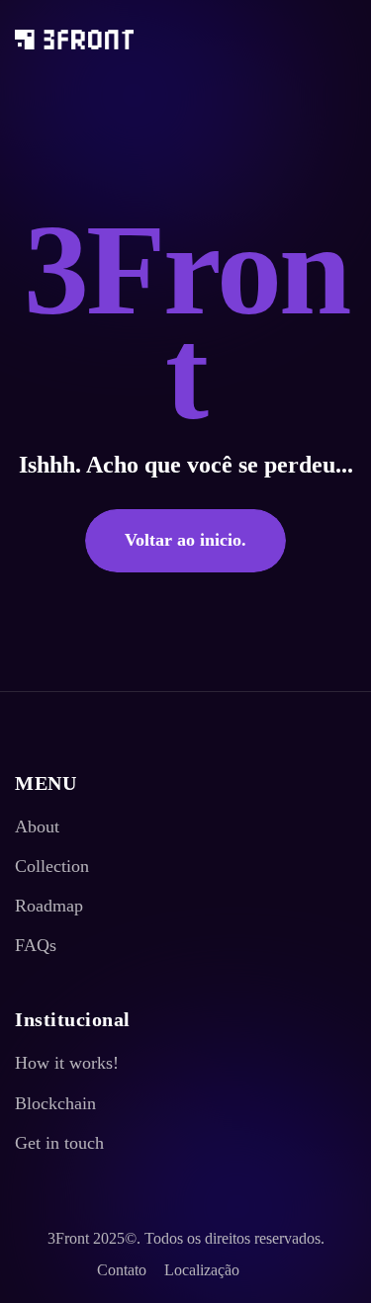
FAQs (35, 945)
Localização (201, 1269)
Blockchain (55, 1103)
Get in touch (59, 1143)
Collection (52, 866)
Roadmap (49, 905)
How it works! (67, 1063)
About (37, 826)
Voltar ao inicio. (185, 540)
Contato (121, 1269)
